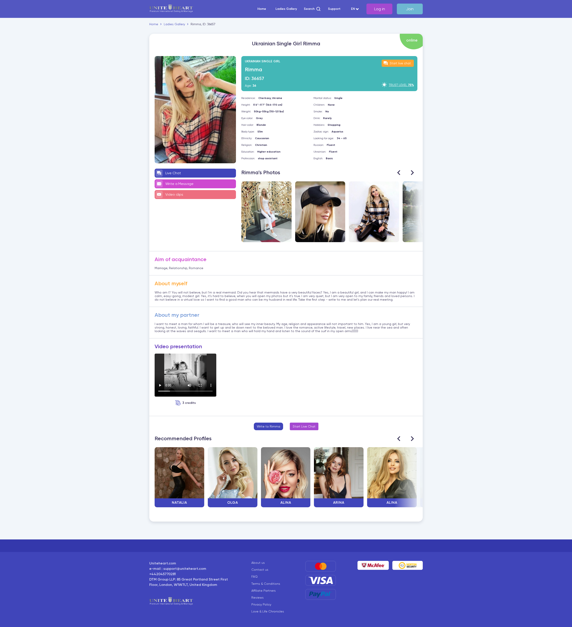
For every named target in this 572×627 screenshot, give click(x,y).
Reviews (257, 597)
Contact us (259, 569)
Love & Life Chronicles (267, 611)
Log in (379, 8)
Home (261, 8)
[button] (312, 9)
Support (334, 8)
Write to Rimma (268, 426)
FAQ (254, 576)
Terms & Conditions (265, 583)
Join (410, 8)
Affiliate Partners (263, 590)
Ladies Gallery (286, 8)
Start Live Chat (304, 426)
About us (258, 562)
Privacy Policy (261, 604)
